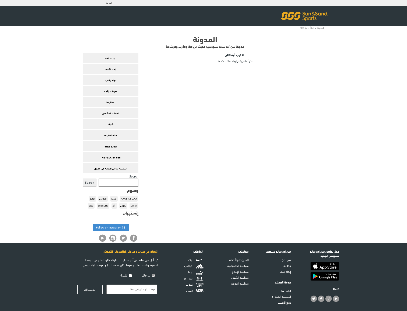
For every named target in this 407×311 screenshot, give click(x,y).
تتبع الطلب (284, 302)
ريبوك (190, 284)
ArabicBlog (129, 198)
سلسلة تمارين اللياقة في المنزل (110, 168)
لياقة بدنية (103, 205)
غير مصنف (110, 57)
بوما (191, 272)
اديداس (103, 198)
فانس (190, 291)
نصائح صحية (111, 146)
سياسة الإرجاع (240, 272)
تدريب (134, 205)
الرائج (92, 198)
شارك (110, 124)
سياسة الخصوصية (238, 266)
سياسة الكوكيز (240, 283)
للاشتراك (89, 289)
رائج (114, 205)
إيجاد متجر (285, 272)
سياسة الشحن (240, 277)
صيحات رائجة (110, 91)
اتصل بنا (286, 291)
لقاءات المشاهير (110, 113)
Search (133, 176)
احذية (114, 198)
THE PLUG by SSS (110, 157)
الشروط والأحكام (239, 260)
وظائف (287, 266)
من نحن (286, 260)
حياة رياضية (110, 80)
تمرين (123, 205)
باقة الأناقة (110, 69)
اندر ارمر (189, 278)
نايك (91, 205)
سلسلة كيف (110, 135)
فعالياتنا (110, 102)
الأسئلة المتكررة (281, 296)
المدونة (320, 28)
